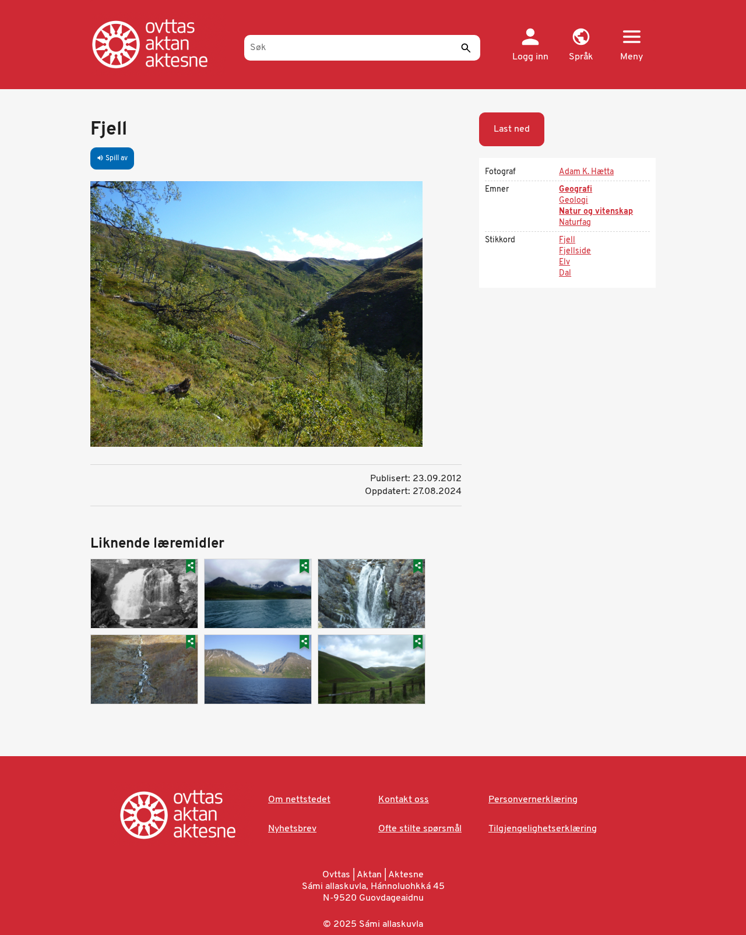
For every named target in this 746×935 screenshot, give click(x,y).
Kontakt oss (403, 800)
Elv (564, 262)
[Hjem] (161, 44)
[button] (581, 45)
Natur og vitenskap (596, 211)
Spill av (112, 158)
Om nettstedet (299, 800)
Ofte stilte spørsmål (420, 829)
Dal (565, 273)
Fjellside (575, 251)
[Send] (465, 48)
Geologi (573, 200)
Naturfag (575, 222)
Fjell (567, 240)
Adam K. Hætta (586, 172)
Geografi (575, 189)
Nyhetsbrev (292, 829)
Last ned (512, 129)
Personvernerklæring (533, 800)
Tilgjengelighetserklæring (542, 829)
